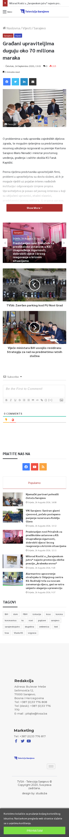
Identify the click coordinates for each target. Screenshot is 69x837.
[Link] (41, 400)
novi (31, 620)
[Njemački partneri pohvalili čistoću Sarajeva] (13, 499)
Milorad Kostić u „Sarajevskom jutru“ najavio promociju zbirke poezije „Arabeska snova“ (45, 559)
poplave (42, 620)
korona (59, 614)
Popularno (34, 482)
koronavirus (10, 620)
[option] (34, 243)
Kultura (17, 239)
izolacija (37, 614)
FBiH (25, 614)
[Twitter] (15, 81)
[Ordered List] (24, 400)
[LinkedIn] (24, 81)
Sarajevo (40, 28)
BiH (6, 614)
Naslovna (13, 28)
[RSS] (43, 466)
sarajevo (55, 620)
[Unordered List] (28, 400)
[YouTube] (34, 466)
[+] (50, 400)
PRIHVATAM (35, 830)
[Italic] (10, 400)
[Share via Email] (32, 81)
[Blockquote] (33, 400)
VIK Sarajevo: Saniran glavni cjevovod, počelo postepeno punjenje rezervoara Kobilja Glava (43, 516)
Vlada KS (18, 632)
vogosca (32, 632)
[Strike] (19, 400)
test (56, 626)
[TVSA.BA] (34, 11)
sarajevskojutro (12, 626)
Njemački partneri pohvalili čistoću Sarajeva (42, 495)
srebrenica (44, 626)
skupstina (29, 626)
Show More (34, 207)
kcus (48, 614)
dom (15, 614)
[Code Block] (37, 400)
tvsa (7, 632)
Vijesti (26, 28)
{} (46, 400)
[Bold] (6, 400)
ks (23, 620)
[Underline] (15, 400)
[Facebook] (6, 81)
